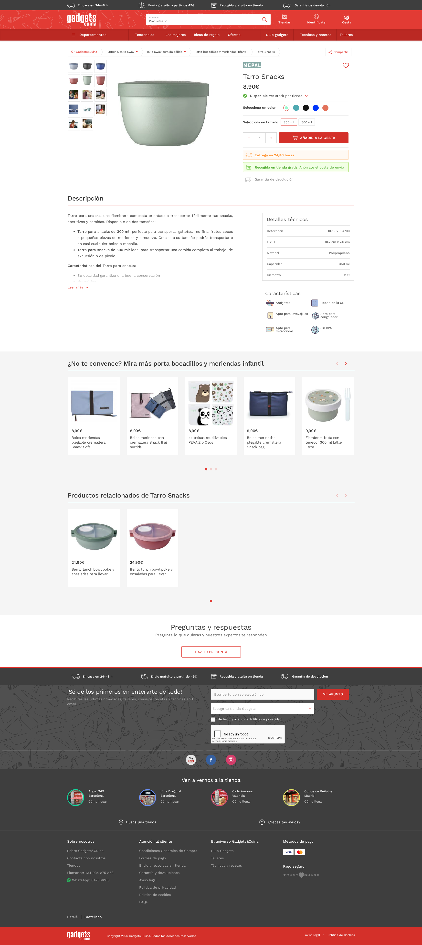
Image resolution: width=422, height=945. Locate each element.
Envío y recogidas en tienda (162, 865)
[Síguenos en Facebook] (211, 760)
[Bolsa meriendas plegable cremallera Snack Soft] (94, 416)
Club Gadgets (222, 851)
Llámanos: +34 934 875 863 (90, 873)
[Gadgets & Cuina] (81, 24)
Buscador (179, 16)
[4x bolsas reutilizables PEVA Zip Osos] (211, 416)
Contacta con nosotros (86, 858)
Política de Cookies (341, 935)
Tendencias (144, 35)
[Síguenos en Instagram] (231, 760)
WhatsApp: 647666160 (91, 880)
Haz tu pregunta (211, 652)
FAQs (143, 902)
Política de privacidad (265, 719)
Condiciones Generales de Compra (168, 851)
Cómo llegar (97, 801)
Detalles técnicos (287, 219)
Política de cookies (155, 895)
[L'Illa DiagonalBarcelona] (147, 797)
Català (72, 917)
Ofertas (234, 35)
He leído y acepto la (249, 719)
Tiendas (73, 865)
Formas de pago (152, 858)
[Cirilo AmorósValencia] (219, 797)
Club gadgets (277, 35)
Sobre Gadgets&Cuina (85, 851)
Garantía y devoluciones (159, 873)
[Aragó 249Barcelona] (75, 797)
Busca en (154, 17)
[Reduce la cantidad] (248, 138)
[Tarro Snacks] (163, 109)
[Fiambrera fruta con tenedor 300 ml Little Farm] (328, 416)
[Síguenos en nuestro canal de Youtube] (191, 760)
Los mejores (176, 35)
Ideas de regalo (207, 35)
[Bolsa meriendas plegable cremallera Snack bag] (269, 416)
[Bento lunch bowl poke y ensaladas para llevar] (94, 548)
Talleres (346, 35)
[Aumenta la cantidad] (271, 138)
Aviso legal (148, 880)
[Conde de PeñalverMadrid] (291, 797)
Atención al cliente (155, 841)
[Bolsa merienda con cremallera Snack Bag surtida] (152, 416)
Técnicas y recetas (315, 35)
